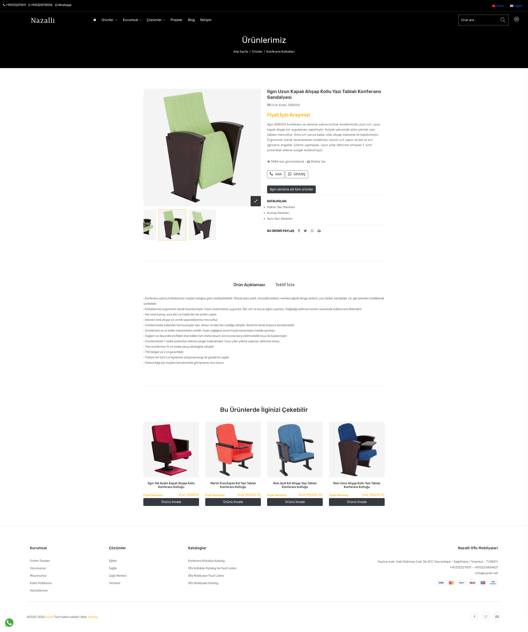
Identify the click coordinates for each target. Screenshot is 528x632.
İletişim (206, 20)
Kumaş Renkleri (278, 213)
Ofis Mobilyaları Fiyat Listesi (206, 576)
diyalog (92, 617)
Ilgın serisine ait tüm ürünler (291, 189)
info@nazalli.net (486, 573)
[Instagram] (486, 616)
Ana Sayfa (240, 51)
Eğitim (113, 561)
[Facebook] (474, 616)
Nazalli (49, 617)
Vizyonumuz (38, 568)
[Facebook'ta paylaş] (299, 231)
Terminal (114, 583)
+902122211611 (16, 5)
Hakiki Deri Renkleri (281, 207)
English (517, 5)
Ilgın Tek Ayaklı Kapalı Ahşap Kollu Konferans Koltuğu (171, 485)
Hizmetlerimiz (39, 590)
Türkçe (499, 5)
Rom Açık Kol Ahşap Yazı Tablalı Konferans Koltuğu (295, 485)
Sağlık (113, 568)
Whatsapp (64, 5)
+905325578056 (41, 5)
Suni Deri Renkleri (280, 219)
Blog (191, 20)
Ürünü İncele (171, 502)
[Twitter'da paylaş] (305, 231)
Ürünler (107, 20)
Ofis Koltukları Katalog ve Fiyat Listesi (212, 568)
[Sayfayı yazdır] (319, 231)
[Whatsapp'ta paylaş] (312, 231)
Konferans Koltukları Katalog (206, 561)
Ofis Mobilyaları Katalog (203, 583)
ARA (278, 174)
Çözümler (154, 20)
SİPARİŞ (299, 174)
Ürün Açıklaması (249, 284)
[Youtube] (497, 616)
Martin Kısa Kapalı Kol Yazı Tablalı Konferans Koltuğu (233, 485)
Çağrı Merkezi (117, 576)
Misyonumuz (38, 576)
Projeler (177, 20)
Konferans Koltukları (280, 51)
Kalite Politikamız (41, 583)
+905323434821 (486, 567)
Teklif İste (285, 284)
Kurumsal (130, 20)
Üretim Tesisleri (40, 561)
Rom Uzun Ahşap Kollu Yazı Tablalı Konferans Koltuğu (356, 485)
